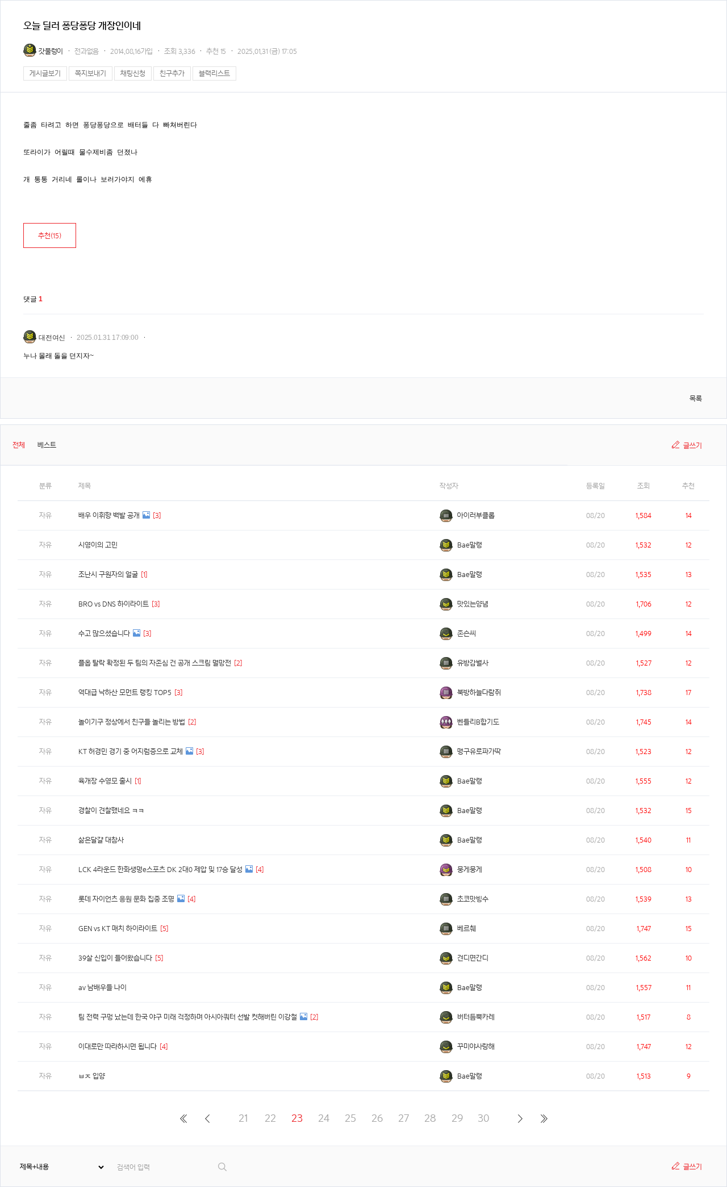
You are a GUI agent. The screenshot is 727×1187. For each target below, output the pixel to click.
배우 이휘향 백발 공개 (109, 515)
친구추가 (172, 73)
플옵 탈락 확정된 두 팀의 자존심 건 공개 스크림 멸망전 (154, 663)
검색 (222, 1166)
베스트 (46, 445)
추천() (49, 235)
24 (323, 1118)
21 (243, 1118)
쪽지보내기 (90, 73)
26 (377, 1118)
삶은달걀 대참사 (101, 840)
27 (403, 1118)
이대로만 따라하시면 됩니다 (117, 1046)
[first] (183, 1118)
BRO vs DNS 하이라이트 (113, 604)
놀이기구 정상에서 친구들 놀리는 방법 (131, 722)
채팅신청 (132, 73)
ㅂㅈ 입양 (91, 1076)
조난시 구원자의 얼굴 (108, 574)
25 (350, 1118)
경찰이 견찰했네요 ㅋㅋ (111, 810)
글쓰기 (692, 445)
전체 (18, 445)
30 (484, 1118)
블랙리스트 (214, 73)
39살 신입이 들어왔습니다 (115, 958)
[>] (519, 1118)
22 (270, 1118)
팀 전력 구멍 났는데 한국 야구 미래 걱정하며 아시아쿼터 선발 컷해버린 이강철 (187, 1017)
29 (457, 1118)
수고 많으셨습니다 (104, 633)
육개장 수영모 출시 (105, 781)
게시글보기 (45, 73)
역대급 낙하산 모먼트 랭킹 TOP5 (125, 692)
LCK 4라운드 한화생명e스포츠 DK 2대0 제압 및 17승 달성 (160, 869)
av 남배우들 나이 (102, 987)
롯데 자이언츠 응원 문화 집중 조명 (126, 899)
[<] (207, 1118)
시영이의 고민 (98, 545)
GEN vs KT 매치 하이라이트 (117, 928)
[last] (543, 1118)
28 (430, 1118)
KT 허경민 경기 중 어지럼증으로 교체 (130, 751)
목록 (696, 398)
